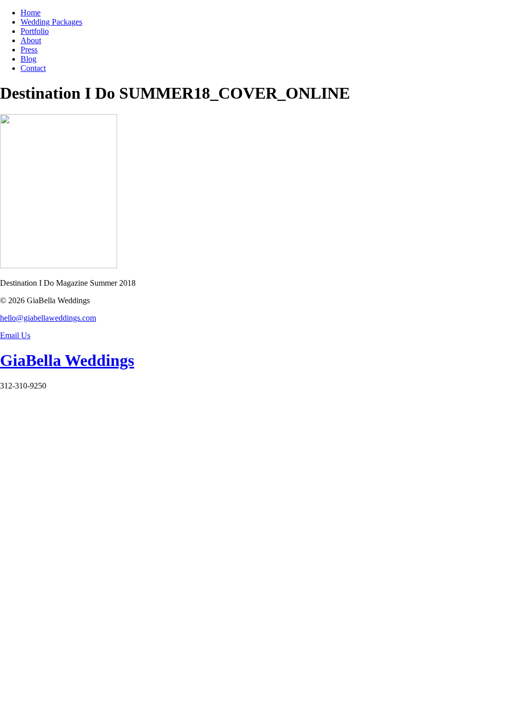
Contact (33, 68)
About (31, 40)
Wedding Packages (51, 21)
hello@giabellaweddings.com (48, 317)
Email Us (15, 335)
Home (31, 12)
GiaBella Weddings (67, 360)
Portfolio (35, 31)
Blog (28, 58)
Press (29, 49)
